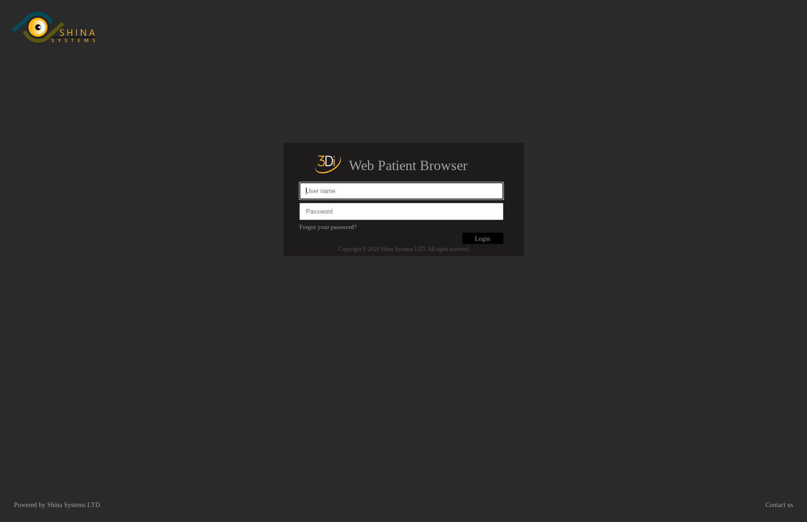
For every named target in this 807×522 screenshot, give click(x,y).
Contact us (779, 504)
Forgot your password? (328, 226)
